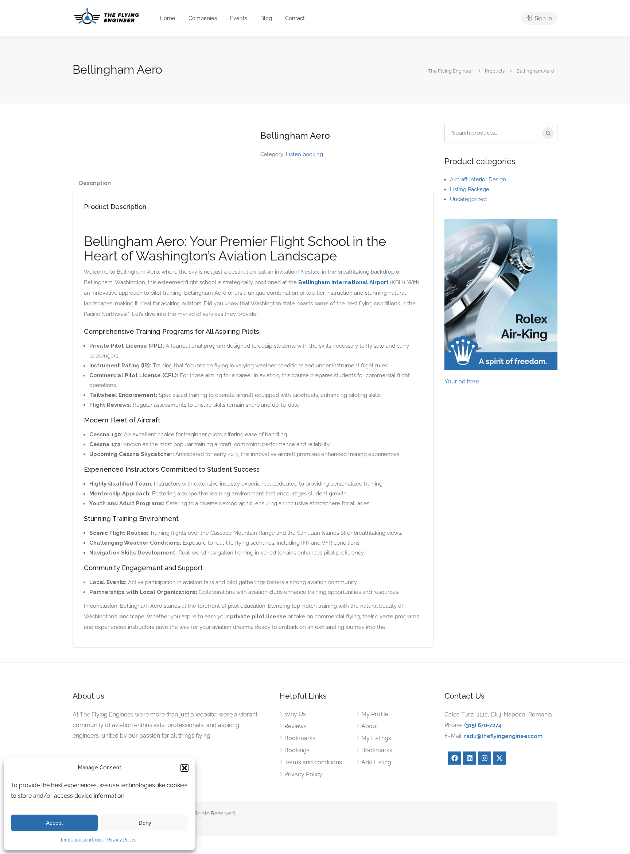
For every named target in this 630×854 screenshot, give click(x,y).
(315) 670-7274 (483, 725)
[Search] (548, 133)
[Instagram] (484, 758)
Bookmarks (299, 738)
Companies (202, 18)
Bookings (297, 750)
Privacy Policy (121, 839)
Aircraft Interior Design (478, 179)
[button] (184, 768)
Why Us (295, 714)
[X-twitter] (499, 758)
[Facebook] (454, 758)
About (369, 726)
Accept (54, 823)
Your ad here (461, 381)
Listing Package (469, 189)
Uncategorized (468, 199)
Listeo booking (304, 154)
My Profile (374, 714)
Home (167, 18)
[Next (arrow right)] (617, 427)
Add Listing (376, 762)
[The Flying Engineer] (106, 15)
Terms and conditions (82, 839)
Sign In (542, 18)
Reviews (295, 726)
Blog (266, 18)
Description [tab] (95, 183)
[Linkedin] (469, 758)
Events (238, 18)
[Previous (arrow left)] (13, 427)
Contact (295, 18)
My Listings (376, 738)
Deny (145, 823)
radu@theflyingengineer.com (503, 736)
